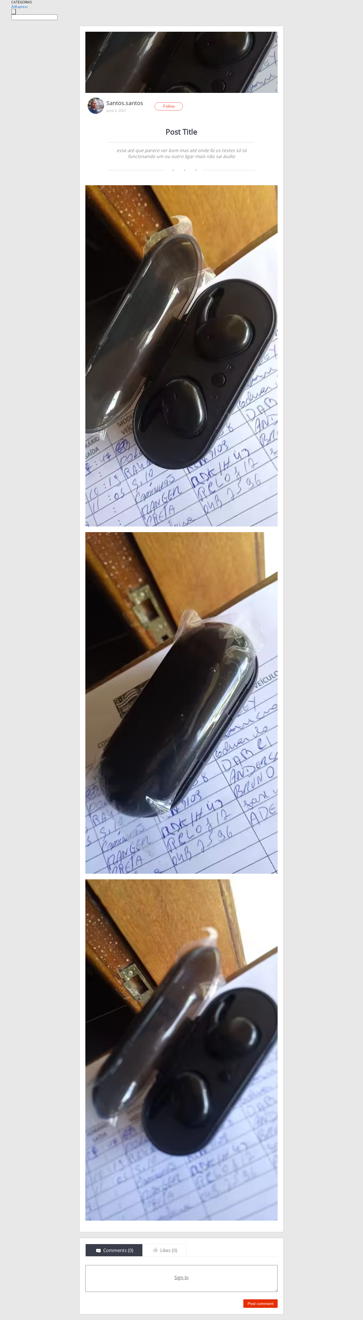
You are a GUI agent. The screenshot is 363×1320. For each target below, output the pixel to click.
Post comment (260, 1303)
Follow (169, 106)
